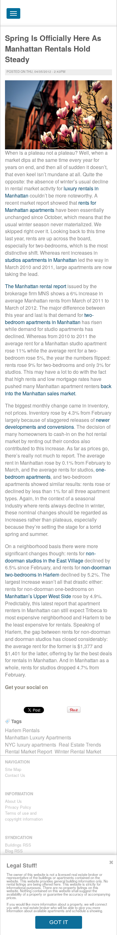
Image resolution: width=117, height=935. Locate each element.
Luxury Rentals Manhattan (77, 15)
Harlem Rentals (22, 730)
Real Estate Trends (80, 744)
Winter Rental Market (78, 751)
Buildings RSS (18, 845)
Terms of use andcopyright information (24, 816)
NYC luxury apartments (30, 744)
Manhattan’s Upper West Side (38, 596)
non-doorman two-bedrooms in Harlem (58, 571)
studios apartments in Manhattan (41, 259)
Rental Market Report (28, 751)
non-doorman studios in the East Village (50, 557)
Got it (58, 922)
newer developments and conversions (57, 423)
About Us (13, 801)
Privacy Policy (18, 807)
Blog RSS (14, 851)
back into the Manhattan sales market (58, 389)
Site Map (13, 769)
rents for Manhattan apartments (50, 206)
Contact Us (15, 775)
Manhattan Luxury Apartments (38, 737)
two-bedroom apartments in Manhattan (49, 318)
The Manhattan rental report (35, 286)
